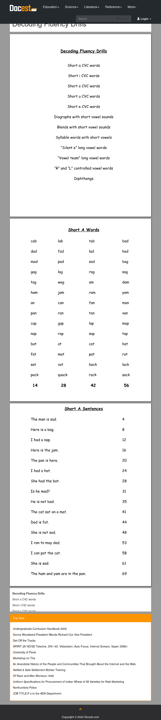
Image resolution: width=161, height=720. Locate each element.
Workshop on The (24, 658)
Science (70, 7)
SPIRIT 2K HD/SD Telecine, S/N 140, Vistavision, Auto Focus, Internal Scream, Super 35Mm (70, 646)
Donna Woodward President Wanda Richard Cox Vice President (52, 634)
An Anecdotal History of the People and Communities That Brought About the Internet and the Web (74, 664)
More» (132, 7)
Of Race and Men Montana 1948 (33, 676)
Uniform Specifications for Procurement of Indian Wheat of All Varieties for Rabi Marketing (68, 682)
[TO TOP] (80, 709)
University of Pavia (24, 652)
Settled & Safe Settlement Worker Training (39, 670)
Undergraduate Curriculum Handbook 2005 (40, 629)
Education (50, 7)
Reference (112, 7)
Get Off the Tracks (24, 640)
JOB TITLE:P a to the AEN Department (37, 693)
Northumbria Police (25, 687)
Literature (90, 7)
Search (124, 19)
